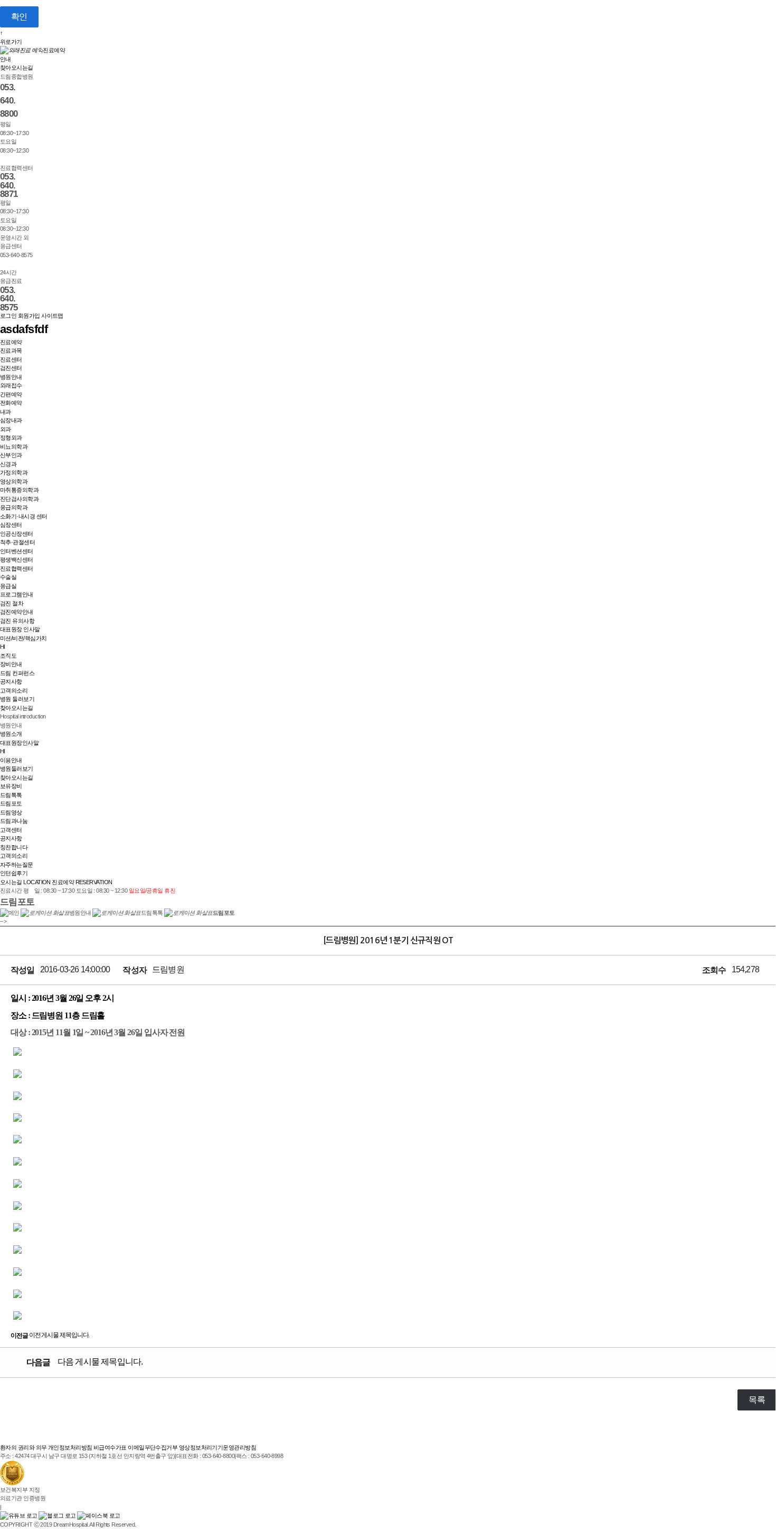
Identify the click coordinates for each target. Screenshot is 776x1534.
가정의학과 (13, 472)
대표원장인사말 (19, 743)
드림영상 (11, 812)
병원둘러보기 (16, 768)
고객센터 (11, 830)
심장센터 (11, 525)
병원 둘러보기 (17, 699)
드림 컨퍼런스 (17, 673)
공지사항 (11, 681)
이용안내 (11, 760)
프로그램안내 (16, 594)
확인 (19, 16)
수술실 (8, 577)
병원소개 (11, 734)
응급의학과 (13, 507)
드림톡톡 (11, 795)
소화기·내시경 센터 (24, 516)
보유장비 (11, 786)
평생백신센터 (16, 559)
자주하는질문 (16, 864)
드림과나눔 (13, 821)
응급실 (8, 586)
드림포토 (11, 803)
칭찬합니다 (13, 847)
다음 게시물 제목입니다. (84, 1362)
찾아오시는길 (16, 67)
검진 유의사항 (17, 621)
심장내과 (11, 420)
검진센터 (11, 368)
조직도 (8, 655)
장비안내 (11, 664)
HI (2, 646)
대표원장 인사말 (20, 629)
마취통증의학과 (19, 490)
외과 (5, 429)
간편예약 (11, 394)
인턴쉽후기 (13, 873)
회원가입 (29, 316)
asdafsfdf (24, 329)
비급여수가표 (110, 1447)
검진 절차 (11, 603)
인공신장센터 (16, 534)
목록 (757, 1399)
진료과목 (11, 350)
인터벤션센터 (16, 551)
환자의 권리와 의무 (23, 1447)
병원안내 (11, 377)
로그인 (8, 316)
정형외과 (11, 437)
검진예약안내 (16, 612)
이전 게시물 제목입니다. (50, 1335)
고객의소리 (13, 690)
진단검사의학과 (19, 499)
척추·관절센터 (17, 542)
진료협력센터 (16, 568)
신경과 (8, 464)
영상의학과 (13, 481)
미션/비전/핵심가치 (23, 638)
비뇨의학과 (13, 446)
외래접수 (11, 385)
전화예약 (11, 403)
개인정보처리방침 (70, 1447)
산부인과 (11, 455)
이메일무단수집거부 (152, 1447)
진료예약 (11, 342)
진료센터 (11, 359)
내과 (5, 412)
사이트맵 (52, 316)
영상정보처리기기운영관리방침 (217, 1447)
